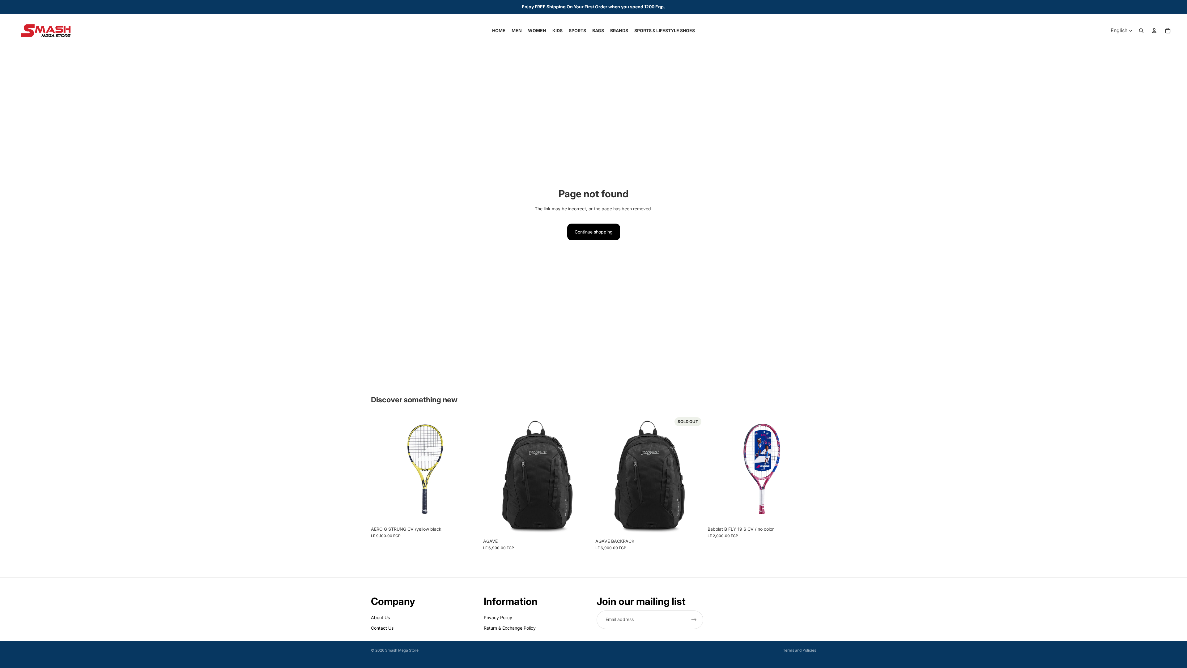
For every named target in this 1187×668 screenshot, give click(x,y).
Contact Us (382, 628)
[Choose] (469, 513)
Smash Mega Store (402, 650)
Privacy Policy (498, 617)
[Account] (1154, 30)
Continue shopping (594, 231)
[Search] (1141, 30)
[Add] (582, 525)
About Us (380, 617)
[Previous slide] (380, 469)
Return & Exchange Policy (510, 628)
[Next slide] (470, 469)
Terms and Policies (799, 650)
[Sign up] (693, 619)
